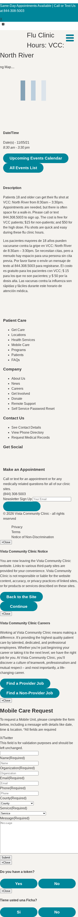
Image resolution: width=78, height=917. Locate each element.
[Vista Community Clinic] (15, 38)
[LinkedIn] (48, 460)
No (57, 883)
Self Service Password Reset (32, 408)
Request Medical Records (30, 437)
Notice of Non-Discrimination (32, 537)
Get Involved (20, 393)
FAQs (15, 360)
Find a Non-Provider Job (29, 693)
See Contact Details (26, 427)
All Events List (23, 168)
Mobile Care (20, 345)
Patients (17, 355)
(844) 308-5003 (14, 494)
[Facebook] (15, 460)
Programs (18, 350)
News (15, 383)
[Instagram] (40, 460)
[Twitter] (23, 460)
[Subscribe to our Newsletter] (22, 506)
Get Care (18, 330)
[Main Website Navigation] (70, 38)
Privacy (16, 527)
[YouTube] (32, 460)
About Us (18, 378)
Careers (17, 388)
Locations (18, 335)
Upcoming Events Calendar (36, 158)
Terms (15, 532)
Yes (18, 883)
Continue (18, 606)
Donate (16, 398)
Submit (6, 857)
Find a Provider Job (25, 683)
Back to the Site (21, 597)
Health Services (23, 340)
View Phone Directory (27, 432)
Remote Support (23, 403)
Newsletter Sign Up (17, 499)
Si (19, 912)
